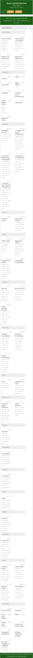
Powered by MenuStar (16, 656)
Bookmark (18, 12)
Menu (10, 12)
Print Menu (31, 28)
